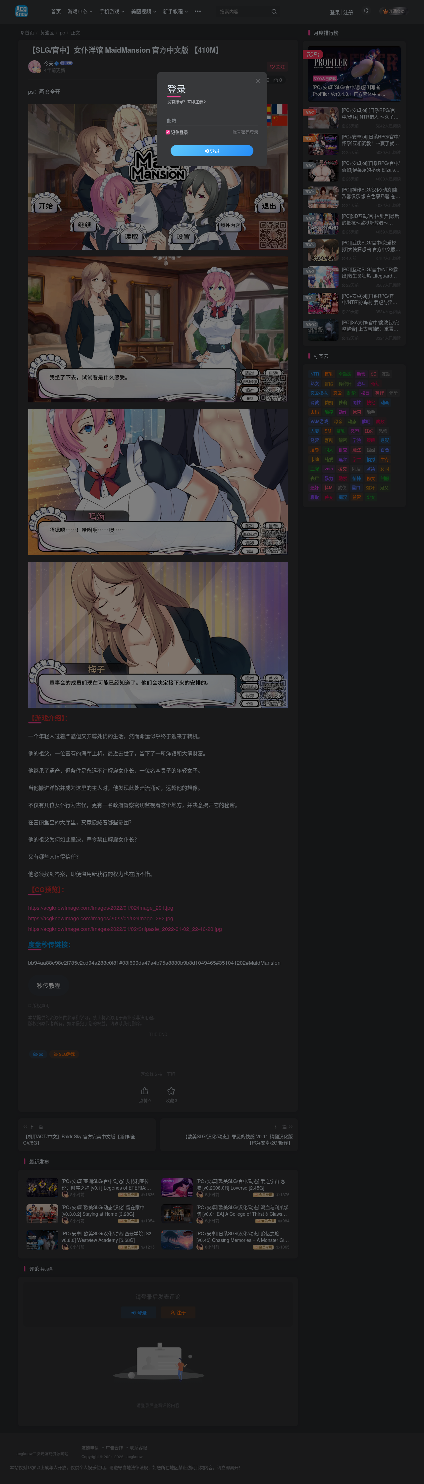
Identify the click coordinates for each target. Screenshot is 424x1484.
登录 (214, 150)
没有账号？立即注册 (185, 101)
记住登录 (179, 132)
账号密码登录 (245, 132)
